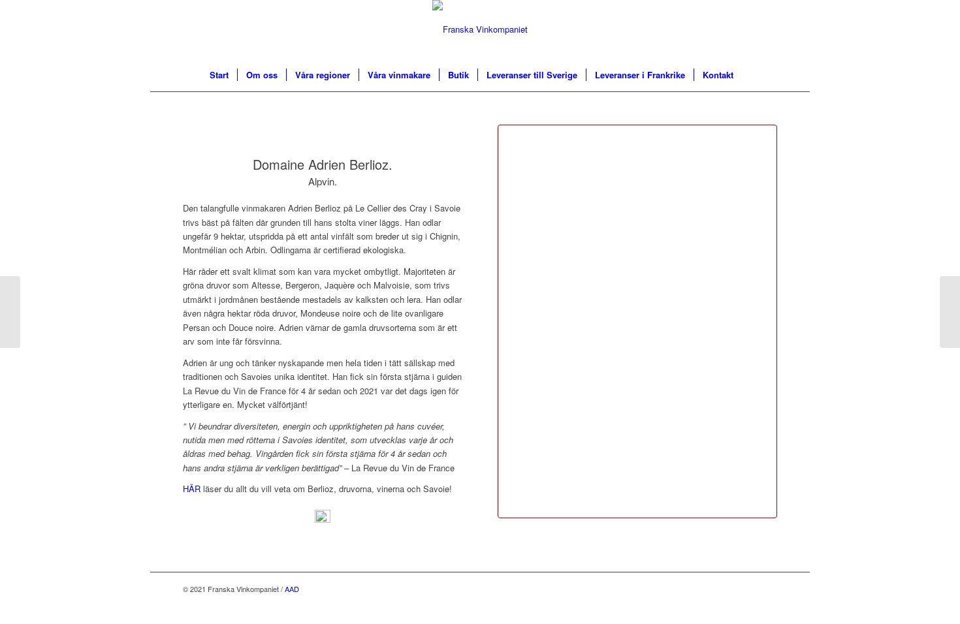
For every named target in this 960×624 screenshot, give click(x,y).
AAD (292, 589)
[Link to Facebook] (767, 589)
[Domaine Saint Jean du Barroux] (950, 312)
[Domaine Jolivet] (10, 312)
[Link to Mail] (748, 589)
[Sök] (750, 75)
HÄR (191, 488)
